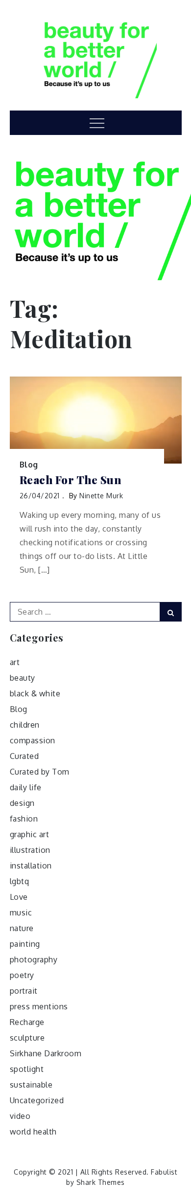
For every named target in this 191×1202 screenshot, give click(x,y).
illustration (30, 850)
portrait (24, 991)
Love (19, 897)
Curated (24, 756)
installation (31, 865)
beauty (22, 678)
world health (33, 1131)
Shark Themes (100, 1182)
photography (34, 959)
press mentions (39, 1006)
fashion (24, 819)
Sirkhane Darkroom (46, 1053)
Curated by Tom (40, 772)
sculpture (27, 1038)
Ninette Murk (101, 495)
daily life (26, 787)
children (25, 725)
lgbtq (19, 881)
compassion (32, 740)
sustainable (31, 1085)
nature (22, 928)
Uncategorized (37, 1100)
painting (25, 944)
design (22, 803)
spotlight (27, 1069)
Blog (29, 464)
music (21, 912)
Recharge (27, 1022)
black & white (35, 693)
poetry (22, 975)
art (15, 662)
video (20, 1116)
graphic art (29, 834)
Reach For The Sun (70, 480)
